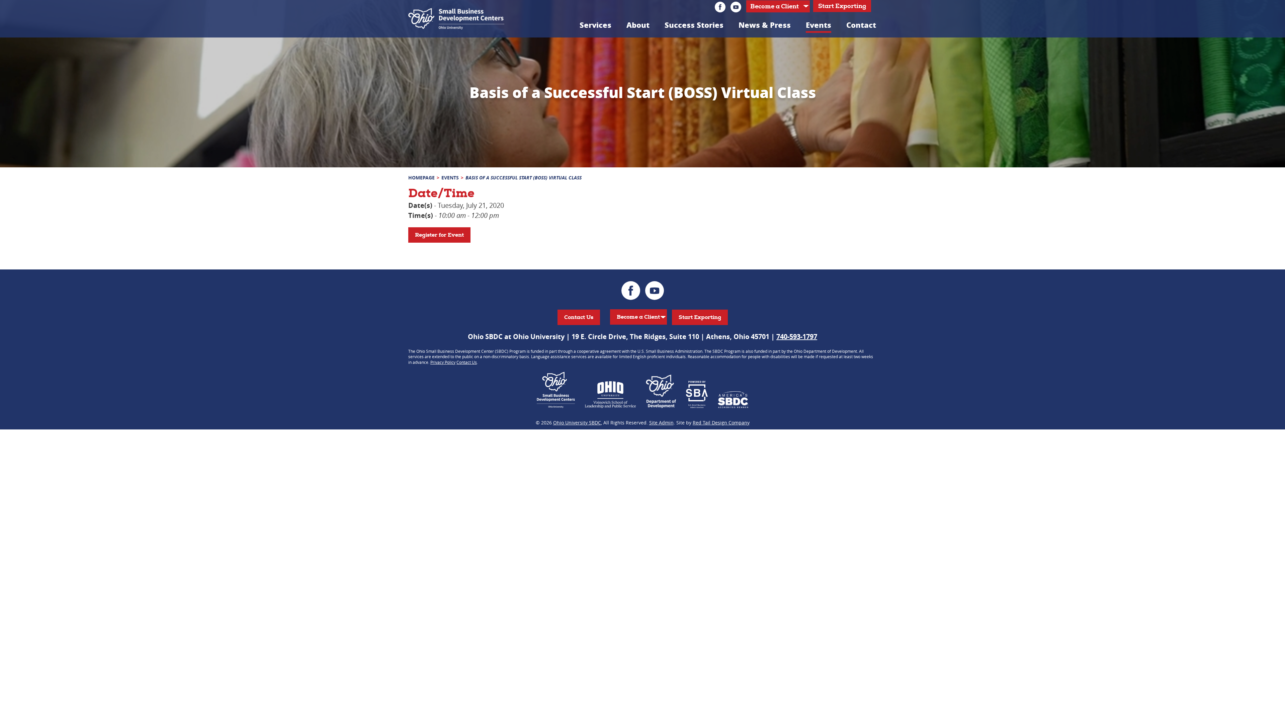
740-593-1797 (796, 336)
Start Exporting (842, 6)
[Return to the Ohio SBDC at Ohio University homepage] (456, 18)
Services (595, 24)
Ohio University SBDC (577, 422)
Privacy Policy (442, 362)
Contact (861, 24)
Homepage (421, 177)
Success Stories (694, 24)
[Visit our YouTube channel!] (736, 7)
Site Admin (661, 422)
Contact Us (578, 317)
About (638, 24)
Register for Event (439, 234)
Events (818, 24)
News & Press (765, 24)
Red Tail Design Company (721, 422)
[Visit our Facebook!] (720, 7)
